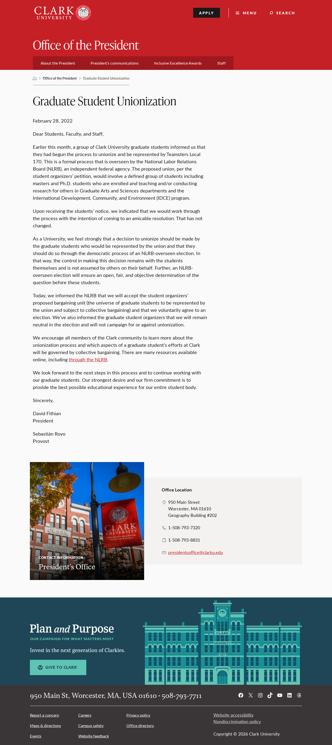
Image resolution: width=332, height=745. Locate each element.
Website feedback (93, 735)
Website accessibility (233, 715)
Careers (84, 715)
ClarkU (35, 78)
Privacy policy (138, 715)
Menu (250, 12)
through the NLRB (88, 359)
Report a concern (44, 715)
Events (35, 735)
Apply (206, 12)
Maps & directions (45, 725)
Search (285, 12)
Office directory (140, 725)
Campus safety (91, 725)
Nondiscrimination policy (237, 721)
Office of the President (86, 44)
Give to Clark (61, 667)
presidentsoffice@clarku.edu (195, 552)
